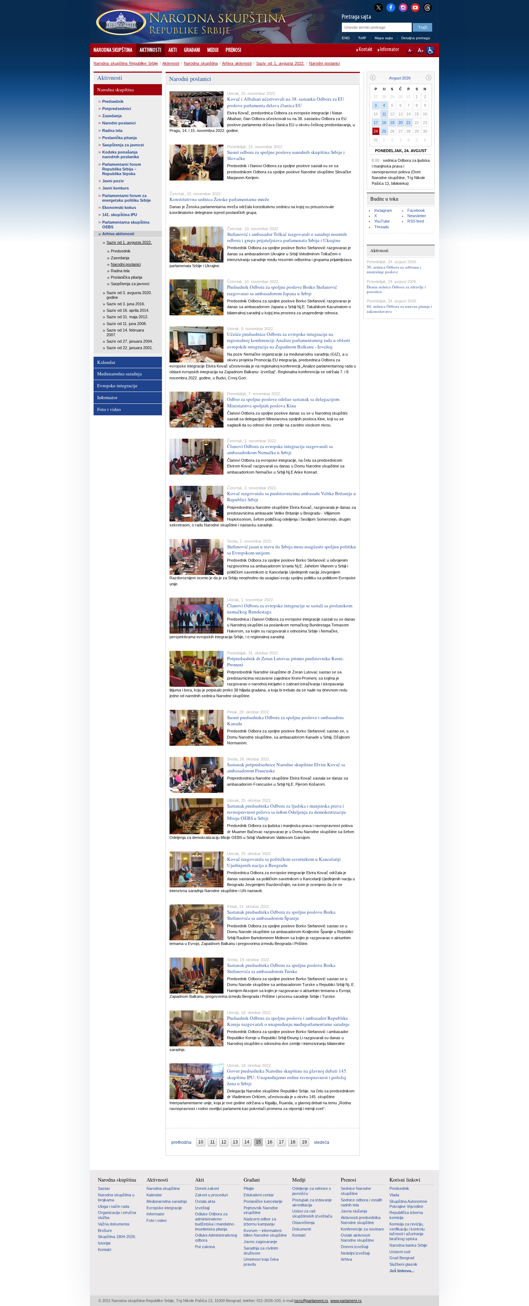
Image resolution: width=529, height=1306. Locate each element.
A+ (420, 50)
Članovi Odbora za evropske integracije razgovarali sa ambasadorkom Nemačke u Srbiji (280, 449)
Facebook (416, 210)
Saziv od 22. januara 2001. (130, 348)
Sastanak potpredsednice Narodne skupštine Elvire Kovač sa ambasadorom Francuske (286, 767)
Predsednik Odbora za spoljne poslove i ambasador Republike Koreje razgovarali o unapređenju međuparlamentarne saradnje (288, 1021)
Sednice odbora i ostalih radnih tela (361, 1202)
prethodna (181, 1142)
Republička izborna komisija (406, 1215)
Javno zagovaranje (260, 1241)
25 (384, 131)
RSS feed (415, 221)
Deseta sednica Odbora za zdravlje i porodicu (396, 289)
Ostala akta (205, 1201)
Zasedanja (112, 116)
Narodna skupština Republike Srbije (126, 63)
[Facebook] (390, 6)
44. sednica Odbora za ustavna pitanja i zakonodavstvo (399, 308)
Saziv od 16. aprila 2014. (128, 310)
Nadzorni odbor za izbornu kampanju (260, 1221)
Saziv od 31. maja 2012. (127, 317)
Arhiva (346, 1259)
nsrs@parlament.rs (311, 1300)
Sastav (104, 1188)
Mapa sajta (384, 38)
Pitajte (249, 1188)
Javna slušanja (354, 1211)
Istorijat (104, 1243)
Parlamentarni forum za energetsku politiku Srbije (126, 197)
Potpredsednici (116, 108)
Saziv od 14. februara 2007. (125, 332)
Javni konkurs (115, 188)
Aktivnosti (150, 50)
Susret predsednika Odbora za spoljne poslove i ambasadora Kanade (285, 720)
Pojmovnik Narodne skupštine (261, 1210)
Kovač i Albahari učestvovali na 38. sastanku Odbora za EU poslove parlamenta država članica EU (285, 102)
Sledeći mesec (429, 77)
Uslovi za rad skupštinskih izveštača (312, 1213)
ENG (346, 38)
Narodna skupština (113, 50)
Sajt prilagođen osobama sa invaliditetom (430, 50)
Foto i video (109, 409)
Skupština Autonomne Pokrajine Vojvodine (408, 1204)
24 (376, 131)
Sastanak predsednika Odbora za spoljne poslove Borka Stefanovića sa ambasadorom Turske (281, 968)
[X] (378, 7)
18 (384, 122)
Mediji (212, 50)
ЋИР (362, 38)
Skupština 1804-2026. (117, 1236)
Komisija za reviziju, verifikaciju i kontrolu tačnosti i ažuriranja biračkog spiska (407, 1231)
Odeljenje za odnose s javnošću (311, 1191)
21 (408, 122)
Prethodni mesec (373, 77)
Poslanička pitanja (119, 138)
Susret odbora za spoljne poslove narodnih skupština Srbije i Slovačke (286, 155)
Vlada (394, 1195)
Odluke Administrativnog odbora (216, 1237)
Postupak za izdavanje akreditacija (312, 1202)
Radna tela (112, 130)
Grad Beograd (401, 1258)
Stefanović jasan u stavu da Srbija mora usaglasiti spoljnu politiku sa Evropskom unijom (291, 549)
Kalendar (106, 362)
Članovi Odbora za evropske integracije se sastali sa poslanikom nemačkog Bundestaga (289, 608)
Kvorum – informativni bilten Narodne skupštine (265, 1233)
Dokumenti (301, 1229)
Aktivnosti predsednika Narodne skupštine (360, 1220)
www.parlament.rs (346, 1300)
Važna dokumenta (113, 1224)
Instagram (383, 210)
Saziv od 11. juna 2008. (127, 323)
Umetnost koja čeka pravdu (261, 1261)
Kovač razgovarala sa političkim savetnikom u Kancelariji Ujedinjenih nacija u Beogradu (284, 862)
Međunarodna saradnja (119, 373)
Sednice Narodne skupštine (356, 1191)
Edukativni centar (259, 1195)
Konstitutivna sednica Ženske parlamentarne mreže (219, 199)
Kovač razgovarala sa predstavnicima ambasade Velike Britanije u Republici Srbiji (291, 496)
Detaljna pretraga (415, 38)
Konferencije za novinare (362, 1229)
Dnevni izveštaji (354, 1247)
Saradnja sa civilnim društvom (261, 1250)
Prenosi (233, 50)
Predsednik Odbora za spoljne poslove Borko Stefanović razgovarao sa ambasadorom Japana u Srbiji (282, 290)
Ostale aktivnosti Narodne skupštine (357, 1237)
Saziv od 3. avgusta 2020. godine (129, 295)
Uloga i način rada (113, 1206)
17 (376, 122)
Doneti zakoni (207, 1188)
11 (384, 114)
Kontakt (365, 49)
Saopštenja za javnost (123, 145)
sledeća (321, 1142)
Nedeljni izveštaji (355, 1253)
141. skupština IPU (119, 215)
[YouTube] (415, 6)
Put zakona (205, 1247)
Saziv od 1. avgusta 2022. (280, 63)
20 (400, 122)
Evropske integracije (117, 385)
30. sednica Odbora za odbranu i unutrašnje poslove (394, 269)
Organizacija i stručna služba (117, 1215)
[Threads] (427, 7)
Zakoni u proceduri (211, 1195)
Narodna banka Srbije (408, 1245)
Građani (192, 50)
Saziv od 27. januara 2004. (130, 341)
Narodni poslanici (324, 63)
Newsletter (416, 216)
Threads (381, 227)
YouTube (382, 221)
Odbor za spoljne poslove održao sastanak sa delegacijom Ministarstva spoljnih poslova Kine (283, 402)
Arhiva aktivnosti (237, 63)
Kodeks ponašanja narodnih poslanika (120, 154)
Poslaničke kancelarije (263, 1201)
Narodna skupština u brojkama (116, 1197)
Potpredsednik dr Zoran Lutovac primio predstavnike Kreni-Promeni (285, 661)
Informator (389, 49)
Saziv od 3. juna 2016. (126, 304)
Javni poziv (113, 181)
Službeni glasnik (403, 1264)
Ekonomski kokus (119, 207)
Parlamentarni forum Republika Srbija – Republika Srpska (121, 169)
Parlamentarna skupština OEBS (125, 224)
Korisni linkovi (404, 1180)
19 (392, 122)
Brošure (105, 1230)
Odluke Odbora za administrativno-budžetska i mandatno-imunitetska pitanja (215, 1221)
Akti (172, 50)
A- (410, 50)
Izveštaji (202, 1208)
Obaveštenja (303, 1222)
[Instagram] (403, 6)
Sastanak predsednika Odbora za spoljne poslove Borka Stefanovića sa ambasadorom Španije (281, 915)
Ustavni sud (399, 1252)
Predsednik (112, 101)
